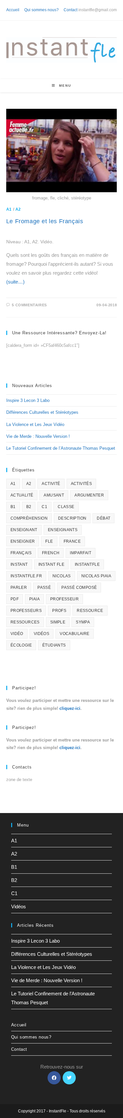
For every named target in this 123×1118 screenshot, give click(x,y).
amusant (54, 495)
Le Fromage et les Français (44, 221)
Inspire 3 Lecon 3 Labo (28, 400)
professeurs (26, 610)
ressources (25, 622)
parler (18, 587)
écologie (21, 645)
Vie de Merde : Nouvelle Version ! (38, 436)
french (50, 553)
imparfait (80, 553)
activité (51, 483)
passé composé (79, 587)
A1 (9, 209)
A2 (18, 209)
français (20, 553)
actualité (21, 495)
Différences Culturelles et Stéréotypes (42, 412)
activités (81, 483)
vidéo (16, 633)
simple (57, 622)
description (72, 518)
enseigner (22, 541)
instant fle (51, 564)
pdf (14, 599)
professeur (64, 599)
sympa (83, 622)
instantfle (87, 564)
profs (59, 610)
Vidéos (18, 906)
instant (19, 564)
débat (103, 518)
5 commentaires (29, 305)
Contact (70, 10)
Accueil (12, 10)
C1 (44, 506)
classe (66, 506)
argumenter (89, 495)
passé (44, 587)
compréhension (29, 518)
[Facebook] (54, 1077)
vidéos (41, 633)
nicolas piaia (96, 576)
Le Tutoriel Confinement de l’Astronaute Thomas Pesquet (60, 448)
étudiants (54, 645)
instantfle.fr (26, 576)
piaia (34, 599)
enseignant (23, 530)
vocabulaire (74, 633)
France (72, 541)
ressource (90, 610)
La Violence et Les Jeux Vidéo (35, 424)
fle (49, 541)
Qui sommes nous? (41, 10)
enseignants (62, 530)
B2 (28, 506)
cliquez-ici (69, 708)
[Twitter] (69, 1077)
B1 (13, 506)
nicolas (61, 576)
